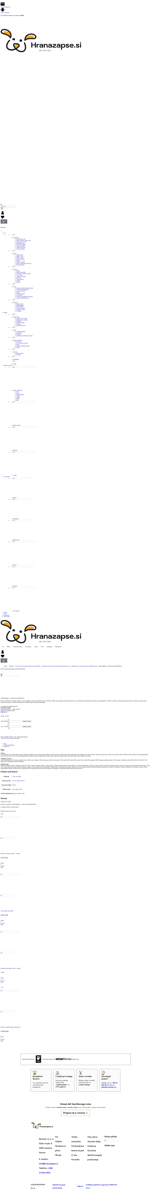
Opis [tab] (5, 743)
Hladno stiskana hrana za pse (23, 240)
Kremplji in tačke (20, 293)
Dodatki (18, 324)
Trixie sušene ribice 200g (7, 911)
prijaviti (17, 807)
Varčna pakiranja (20, 249)
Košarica (91, 1146)
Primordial (15, 518)
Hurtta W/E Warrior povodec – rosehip (10, 853)
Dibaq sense (16, 540)
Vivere (15, 565)
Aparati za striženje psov (22, 298)
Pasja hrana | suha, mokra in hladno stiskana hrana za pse (56, 666)
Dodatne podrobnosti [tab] (9, 745)
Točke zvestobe (76, 1139)
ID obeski (18, 278)
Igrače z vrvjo (19, 256)
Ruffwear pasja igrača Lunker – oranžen (11, 968)
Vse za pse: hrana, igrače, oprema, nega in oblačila (27, 666)
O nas (74, 1155)
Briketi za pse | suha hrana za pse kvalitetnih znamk (84, 666)
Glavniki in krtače (20, 291)
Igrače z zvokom (20, 259)
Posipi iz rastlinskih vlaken (23, 346)
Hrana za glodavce (17, 390)
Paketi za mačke (20, 322)
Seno (17, 391)
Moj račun (92, 1137)
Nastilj (14, 475)
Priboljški (18, 321)
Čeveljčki (18, 311)
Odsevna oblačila (20, 308)
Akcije (5, 612)
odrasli (14, 785)
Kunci (17, 393)
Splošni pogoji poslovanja (94, 1157)
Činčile (18, 396)
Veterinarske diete (20, 247)
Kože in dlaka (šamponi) (22, 289)
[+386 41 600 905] (3, 10)
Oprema (15, 269)
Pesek (17, 344)
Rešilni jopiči (19, 304)
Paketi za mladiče (20, 246)
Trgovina (11, 666)
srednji (16, 789)
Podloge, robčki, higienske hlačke (24, 288)
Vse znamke (7, 476)
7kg (17, 776)
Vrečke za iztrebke (21, 276)
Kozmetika (19, 333)
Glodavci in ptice (8, 365)
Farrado (15, 586)
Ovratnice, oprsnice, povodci (23, 273)
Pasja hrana (16, 237)
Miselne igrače (20, 257)
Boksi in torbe (19, 353)
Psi (4, 233)
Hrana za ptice (16, 425)
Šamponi (18, 334)
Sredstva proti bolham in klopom (24, 296)
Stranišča (18, 341)
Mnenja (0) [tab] (6, 746)
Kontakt (75, 1159)
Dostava (91, 1150)
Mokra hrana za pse (21, 242)
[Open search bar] (1, 205)
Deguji (18, 397)
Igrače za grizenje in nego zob (23, 263)
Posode (18, 282)
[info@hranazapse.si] (3, 4)
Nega (14, 286)
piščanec (20, 793)
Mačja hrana (16, 317)
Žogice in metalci (20, 262)
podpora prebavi (21, 780)
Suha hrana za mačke (21, 318)
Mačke (5, 312)
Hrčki (17, 398)
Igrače (14, 253)
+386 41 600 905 (5, 12)
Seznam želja (93, 1141)
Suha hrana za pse (20, 239)
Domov (6, 666)
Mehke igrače (19, 255)
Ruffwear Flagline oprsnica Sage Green (10, 1027)
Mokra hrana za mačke (22, 320)
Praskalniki (16, 359)
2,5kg (13, 776)
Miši (17, 400)
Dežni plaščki (19, 306)
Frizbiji (18, 260)
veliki (20, 789)
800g (19, 776)
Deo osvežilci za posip (22, 343)
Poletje (18, 270)
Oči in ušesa (19, 295)
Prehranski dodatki (21, 244)
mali (13, 789)
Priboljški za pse (20, 243)
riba (23, 793)
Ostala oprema (20, 279)
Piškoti (80, 1186)
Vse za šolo (19, 275)
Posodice (18, 354)
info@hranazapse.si (5, 7)
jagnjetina (14, 793)
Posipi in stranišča (17, 340)
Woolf (14, 497)
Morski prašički (20, 394)
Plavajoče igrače (20, 264)
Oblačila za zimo (20, 309)
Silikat (18, 347)
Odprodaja (6, 615)
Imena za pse (77, 1150)
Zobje (17, 292)
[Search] (2, 208)
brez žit (14, 780)
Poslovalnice (7, 616)
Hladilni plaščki (20, 305)
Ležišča (18, 280)
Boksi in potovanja (21, 272)
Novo (5, 613)
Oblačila (15, 302)
